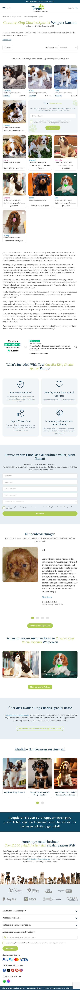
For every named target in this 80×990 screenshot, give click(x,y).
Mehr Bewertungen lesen (40, 626)
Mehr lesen (6, 40)
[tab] (32, 618)
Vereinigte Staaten (54, 604)
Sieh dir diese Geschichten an (38, 859)
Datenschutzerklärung (34, 988)
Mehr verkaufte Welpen (40, 687)
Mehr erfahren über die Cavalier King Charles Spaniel (40, 728)
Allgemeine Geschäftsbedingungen (13, 988)
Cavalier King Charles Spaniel (17, 715)
